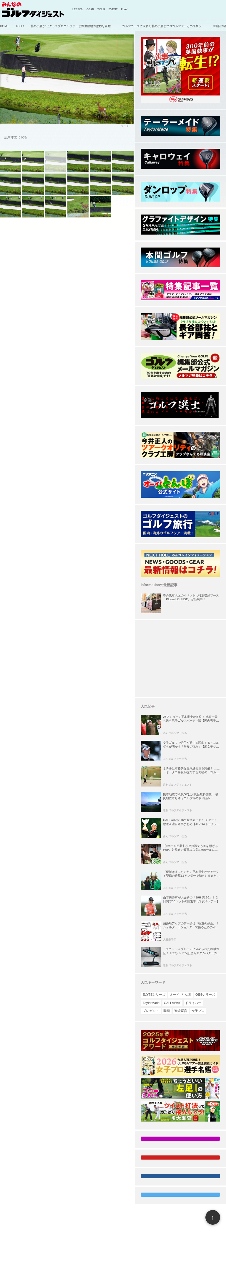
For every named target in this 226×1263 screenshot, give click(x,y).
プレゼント (151, 1011)
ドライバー (193, 1003)
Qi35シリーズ (205, 994)
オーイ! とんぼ (180, 994)
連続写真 (180, 1011)
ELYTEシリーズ (154, 994)
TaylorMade (151, 1003)
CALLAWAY (172, 1003)
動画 (166, 1011)
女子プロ (198, 1011)
